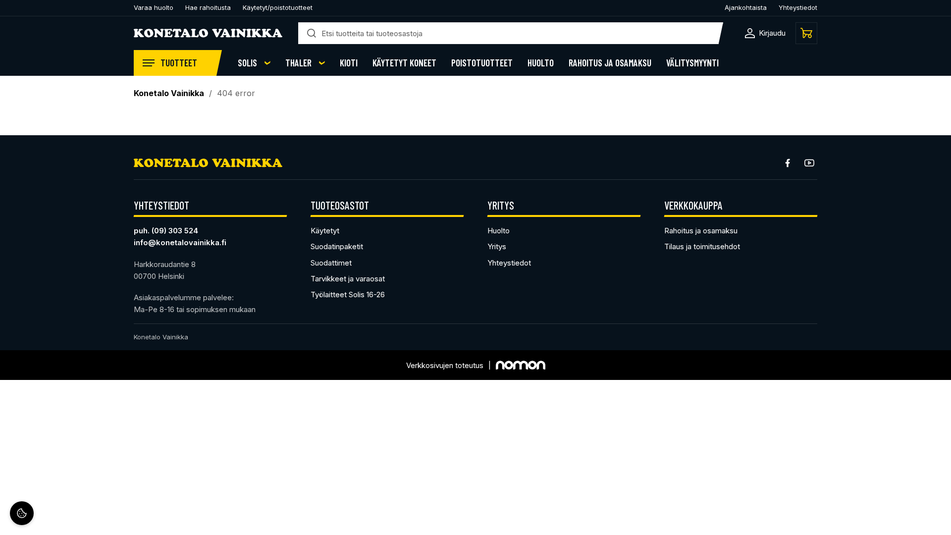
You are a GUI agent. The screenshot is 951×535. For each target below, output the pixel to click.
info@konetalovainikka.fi (180, 242)
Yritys (496, 246)
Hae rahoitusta (208, 7)
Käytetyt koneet (404, 63)
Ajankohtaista (746, 7)
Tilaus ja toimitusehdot (702, 246)
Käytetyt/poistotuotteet (278, 7)
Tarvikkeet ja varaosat (348, 278)
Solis (247, 63)
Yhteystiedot (798, 7)
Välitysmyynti (692, 63)
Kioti (349, 63)
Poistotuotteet (482, 63)
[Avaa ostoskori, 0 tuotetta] (806, 33)
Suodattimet (331, 263)
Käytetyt (325, 230)
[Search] (312, 33)
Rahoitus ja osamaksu (610, 63)
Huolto (541, 63)
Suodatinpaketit (337, 246)
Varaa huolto (153, 7)
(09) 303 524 (175, 230)
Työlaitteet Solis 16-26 (348, 294)
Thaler (298, 63)
